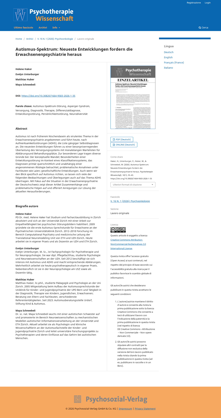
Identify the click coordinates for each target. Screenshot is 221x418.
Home (19, 38)
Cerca (204, 27)
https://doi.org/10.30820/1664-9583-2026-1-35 (48, 95)
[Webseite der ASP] (110, 399)
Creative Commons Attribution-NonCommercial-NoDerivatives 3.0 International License (128, 244)
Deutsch (169, 52)
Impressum (125, 408)
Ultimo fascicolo (23, 27)
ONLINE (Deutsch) (125, 144)
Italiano (168, 67)
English (168, 57)
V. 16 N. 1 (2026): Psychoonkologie (55, 38)
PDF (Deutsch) (123, 139)
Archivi (43, 27)
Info (55, 27)
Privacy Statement (145, 408)
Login (208, 2)
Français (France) (174, 62)
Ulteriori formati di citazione (127, 184)
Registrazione (194, 2)
